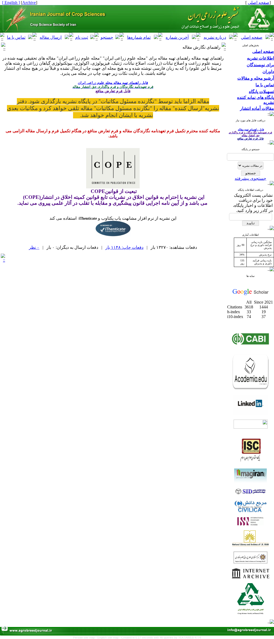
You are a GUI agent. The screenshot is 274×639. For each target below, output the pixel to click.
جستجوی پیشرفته (250, 178)
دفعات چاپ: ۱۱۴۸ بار (124, 247)
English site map (108, 637)
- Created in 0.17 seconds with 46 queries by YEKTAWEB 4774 (160, 637)
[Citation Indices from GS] (251, 294)
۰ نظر (34, 247)
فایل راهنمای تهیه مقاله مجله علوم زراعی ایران (113, 83)
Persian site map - (85, 637)
